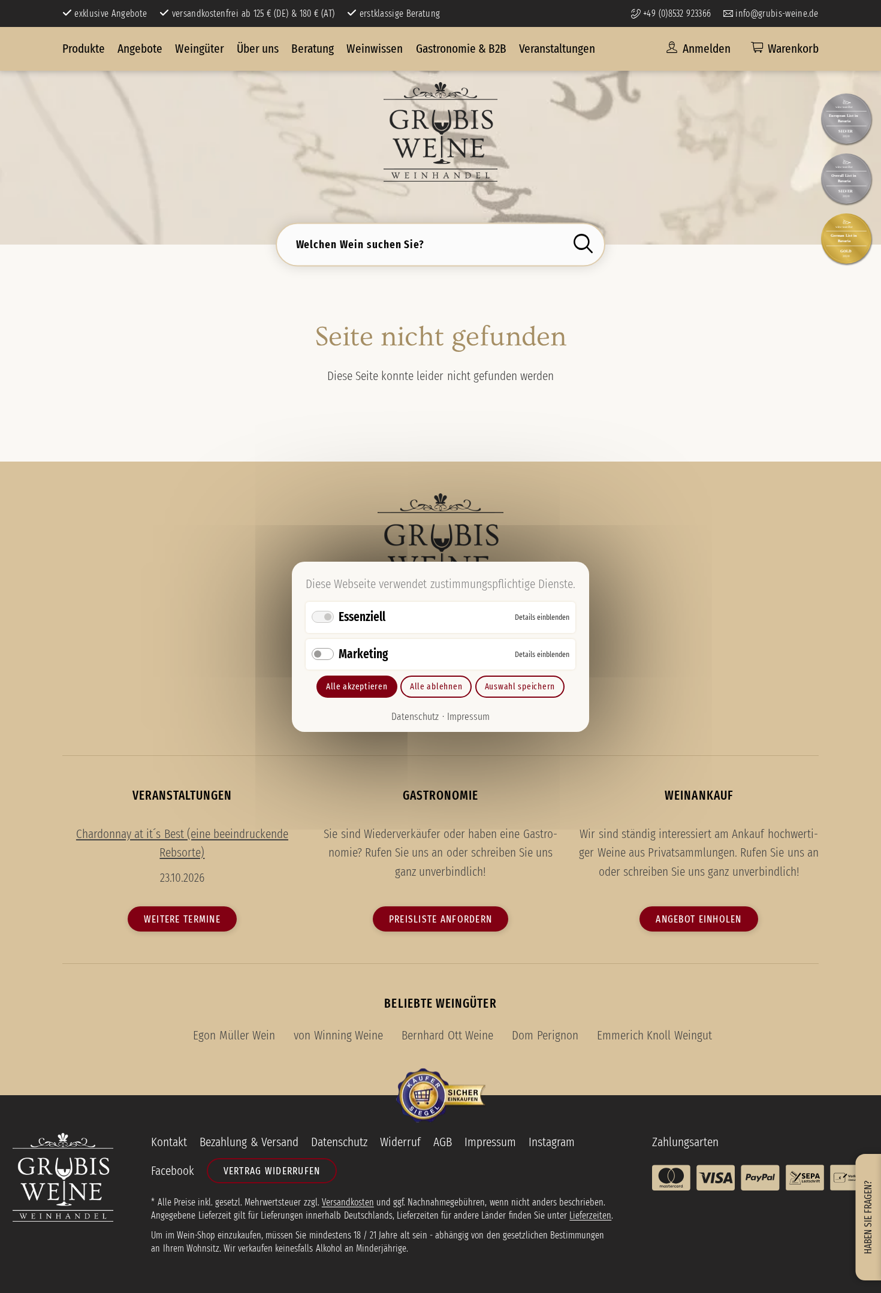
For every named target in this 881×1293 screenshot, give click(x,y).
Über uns (258, 48)
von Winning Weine (338, 1035)
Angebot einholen (698, 919)
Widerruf (400, 1142)
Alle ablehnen (436, 685)
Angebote (139, 48)
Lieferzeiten (590, 1215)
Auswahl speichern (520, 685)
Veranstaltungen (557, 48)
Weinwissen (374, 48)
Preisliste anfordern (440, 919)
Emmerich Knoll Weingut (654, 1035)
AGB (442, 1142)
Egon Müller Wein (233, 1035)
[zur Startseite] (440, 132)
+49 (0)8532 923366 (676, 13)
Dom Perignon (545, 1035)
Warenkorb (793, 48)
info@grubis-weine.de (776, 13)
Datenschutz (415, 716)
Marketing (363, 653)
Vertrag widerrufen (272, 1171)
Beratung (312, 48)
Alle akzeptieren (357, 685)
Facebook (172, 1171)
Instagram (552, 1142)
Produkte (83, 48)
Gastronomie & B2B (461, 48)
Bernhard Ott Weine (447, 1035)
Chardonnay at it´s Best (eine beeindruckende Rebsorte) (182, 843)
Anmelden (705, 48)
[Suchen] (586, 244)
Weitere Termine (182, 919)
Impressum (468, 716)
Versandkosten (348, 1202)
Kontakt (169, 1142)
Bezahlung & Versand (249, 1142)
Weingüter (199, 48)
